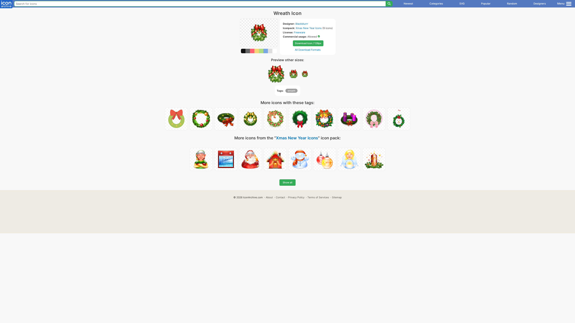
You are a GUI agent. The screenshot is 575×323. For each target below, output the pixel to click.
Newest (408, 3)
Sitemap (337, 197)
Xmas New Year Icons (309, 28)
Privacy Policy (296, 197)
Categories (436, 3)
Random (512, 3)
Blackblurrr (301, 23)
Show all (287, 182)
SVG (462, 3)
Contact (280, 197)
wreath (291, 90)
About (269, 197)
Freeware (299, 32)
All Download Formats (308, 49)
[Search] (389, 4)
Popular (486, 3)
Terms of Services (318, 197)
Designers (540, 3)
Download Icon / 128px (308, 43)
